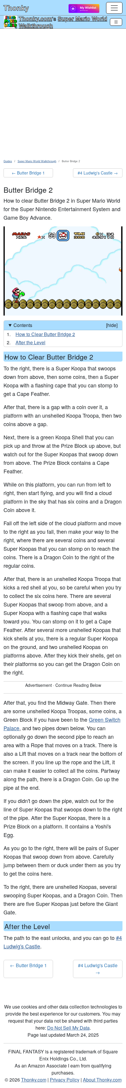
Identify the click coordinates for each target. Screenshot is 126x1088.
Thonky (16, 8)
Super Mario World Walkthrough (63, 22)
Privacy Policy (64, 1079)
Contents (65, 325)
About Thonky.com (102, 1079)
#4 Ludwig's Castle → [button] (98, 173)
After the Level (30, 342)
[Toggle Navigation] (116, 22)
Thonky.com (35, 18)
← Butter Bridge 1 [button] (28, 173)
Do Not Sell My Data (68, 1027)
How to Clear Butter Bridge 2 (45, 334)
